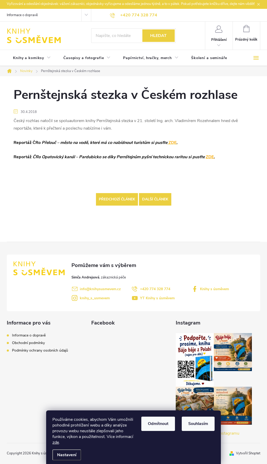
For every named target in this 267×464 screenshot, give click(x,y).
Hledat (158, 36)
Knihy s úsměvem (214, 289)
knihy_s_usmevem (95, 298)
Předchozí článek (117, 199)
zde (55, 442)
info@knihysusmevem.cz (100, 289)
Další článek (155, 199)
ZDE (210, 157)
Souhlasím (198, 424)
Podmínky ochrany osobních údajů (40, 350)
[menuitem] (32, 58)
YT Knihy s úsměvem (157, 298)
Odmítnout (158, 424)
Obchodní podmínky (28, 342)
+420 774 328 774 (155, 289)
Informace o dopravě (22, 15)
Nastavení (66, 455)
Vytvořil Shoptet (248, 453)
